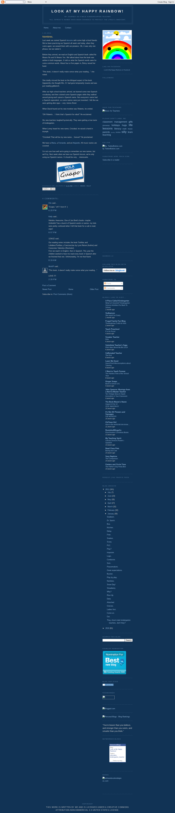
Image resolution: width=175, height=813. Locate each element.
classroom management (115, 122)
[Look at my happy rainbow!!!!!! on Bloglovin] (114, 272)
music (82, 186)
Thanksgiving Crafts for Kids (115, 323)
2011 (107, 489)
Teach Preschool (112, 329)
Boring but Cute (111, 451)
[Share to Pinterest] (54, 189)
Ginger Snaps (111, 381)
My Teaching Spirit (113, 438)
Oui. (108, 617)
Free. (109, 535)
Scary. (109, 542)
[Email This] (43, 189)
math (124, 129)
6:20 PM (52, 210)
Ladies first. (111, 609)
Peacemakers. (112, 567)
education (113, 755)
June (110, 496)
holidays (116, 125)
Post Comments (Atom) (62, 294)
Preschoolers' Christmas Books (117, 432)
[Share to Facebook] (51, 189)
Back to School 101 (112, 384)
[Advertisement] (113, 208)
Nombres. (111, 581)
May (110, 499)
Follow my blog (117, 760)
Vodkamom (110, 313)
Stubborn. (111, 517)
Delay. (109, 531)
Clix (50, 203)
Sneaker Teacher (112, 337)
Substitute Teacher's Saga (116, 345)
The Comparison (111, 459)
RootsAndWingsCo (113, 430)
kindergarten (114, 757)
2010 (107, 628)
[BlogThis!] (46, 189)
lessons (70, 40)
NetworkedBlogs (115, 745)
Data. (109, 599)
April (110, 503)
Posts (108, 284)
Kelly (50, 217)
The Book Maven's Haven (116, 402)
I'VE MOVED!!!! (110, 416)
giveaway (106, 125)
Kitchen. (110, 528)
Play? (109, 549)
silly (89, 186)
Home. (46, 28)
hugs (124, 125)
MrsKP (51, 266)
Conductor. (111, 560)
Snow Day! (111, 584)
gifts (131, 122)
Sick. (109, 563)
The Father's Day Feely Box (115, 467)
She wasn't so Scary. (113, 315)
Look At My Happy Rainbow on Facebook (117, 70)
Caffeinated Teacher (113, 353)
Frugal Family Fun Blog (115, 321)
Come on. (111, 613)
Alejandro (76, 143)
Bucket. (110, 574)
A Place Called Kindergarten (117, 301)
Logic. (109, 556)
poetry (113, 132)
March (110, 507)
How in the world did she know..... (117, 424)
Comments (110, 288)
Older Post (94, 289)
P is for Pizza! (110, 331)
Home (70, 289)
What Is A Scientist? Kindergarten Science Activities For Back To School (117, 305)
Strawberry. (111, 588)
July (109, 492)
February (111, 510)
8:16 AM (52, 260)
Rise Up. (110, 595)
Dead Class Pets (112, 448)
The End (108, 355)
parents (106, 132)
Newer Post (47, 289)
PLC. (109, 545)
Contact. (68, 28)
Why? (109, 592)
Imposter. (110, 552)
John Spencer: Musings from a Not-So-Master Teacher (117, 390)
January (111, 514)
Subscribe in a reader (111, 160)
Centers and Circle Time (115, 464)
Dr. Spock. (111, 520)
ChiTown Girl (110, 422)
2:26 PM (52, 279)
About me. (57, 28)
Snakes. (110, 538)
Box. (109, 524)
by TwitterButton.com (111, 149)
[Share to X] (48, 189)
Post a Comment (49, 285)
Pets (107, 339)
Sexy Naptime (111, 456)
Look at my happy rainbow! (87, 11)
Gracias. (110, 606)
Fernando (62, 143)
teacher (121, 757)
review (118, 132)
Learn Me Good (111, 361)
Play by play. (112, 577)
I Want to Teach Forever (115, 371)
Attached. (111, 602)
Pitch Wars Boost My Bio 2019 (116, 347)
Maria (53, 143)
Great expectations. (114, 570)
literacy (117, 128)
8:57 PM (52, 232)
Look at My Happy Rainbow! (116, 750)
